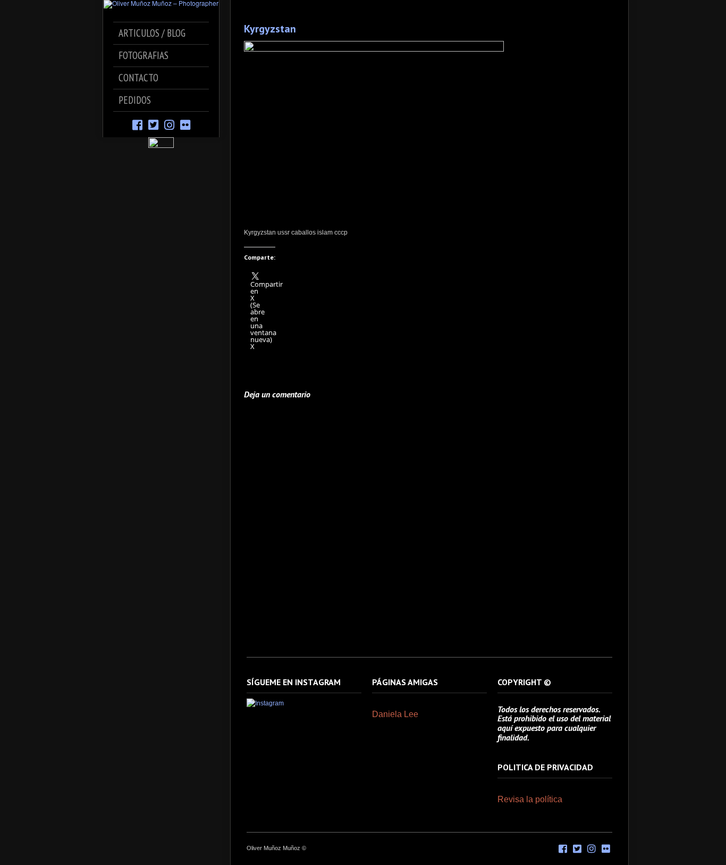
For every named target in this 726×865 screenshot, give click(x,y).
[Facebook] (137, 124)
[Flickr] (185, 124)
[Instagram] (169, 124)
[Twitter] (153, 124)
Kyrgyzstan (270, 29)
